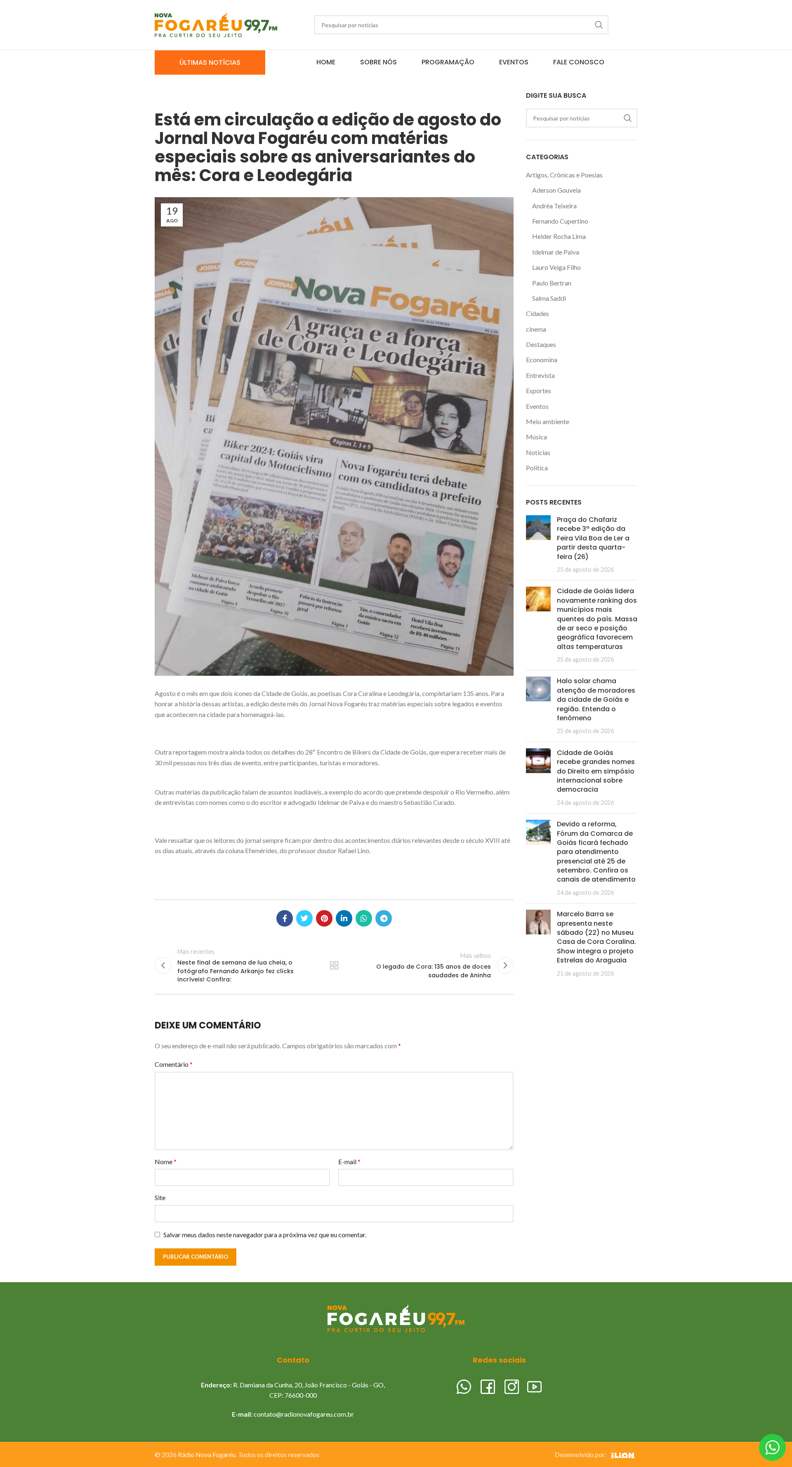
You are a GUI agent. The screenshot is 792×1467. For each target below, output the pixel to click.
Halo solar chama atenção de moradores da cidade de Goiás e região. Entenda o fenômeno (596, 699)
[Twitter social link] (304, 918)
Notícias (538, 452)
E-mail (349, 1161)
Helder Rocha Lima (559, 236)
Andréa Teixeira (554, 206)
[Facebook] (487, 1385)
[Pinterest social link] (324, 918)
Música (536, 437)
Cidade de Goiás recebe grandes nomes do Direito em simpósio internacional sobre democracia (596, 771)
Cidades (537, 313)
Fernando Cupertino (560, 221)
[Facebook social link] (284, 918)
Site (160, 1197)
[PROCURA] (598, 24)
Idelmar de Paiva (555, 252)
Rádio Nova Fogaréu (207, 1454)
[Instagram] (511, 1385)
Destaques (541, 344)
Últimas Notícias (209, 62)
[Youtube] (534, 1385)
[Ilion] (622, 1454)
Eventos (537, 406)
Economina (541, 359)
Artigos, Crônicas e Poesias (564, 175)
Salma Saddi (549, 298)
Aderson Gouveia (556, 190)
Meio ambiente (547, 421)
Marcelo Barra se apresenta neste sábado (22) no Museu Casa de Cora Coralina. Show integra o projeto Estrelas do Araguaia (596, 937)
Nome (166, 1161)
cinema (536, 329)
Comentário (174, 1064)
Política (537, 468)
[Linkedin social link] (344, 918)
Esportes (538, 390)
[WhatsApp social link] (364, 918)
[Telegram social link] (383, 918)
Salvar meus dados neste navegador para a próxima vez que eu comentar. (264, 1234)
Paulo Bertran (551, 283)
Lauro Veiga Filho (556, 267)
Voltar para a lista (334, 965)
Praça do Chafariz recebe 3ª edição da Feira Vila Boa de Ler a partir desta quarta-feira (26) (593, 538)
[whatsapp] (464, 1385)
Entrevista (540, 375)
